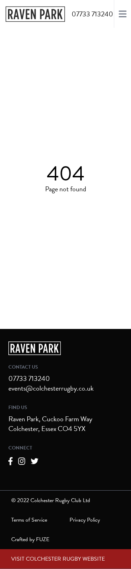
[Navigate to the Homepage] (35, 14)
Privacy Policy (85, 520)
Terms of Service (29, 520)
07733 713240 (29, 378)
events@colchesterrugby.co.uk (51, 388)
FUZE (42, 539)
